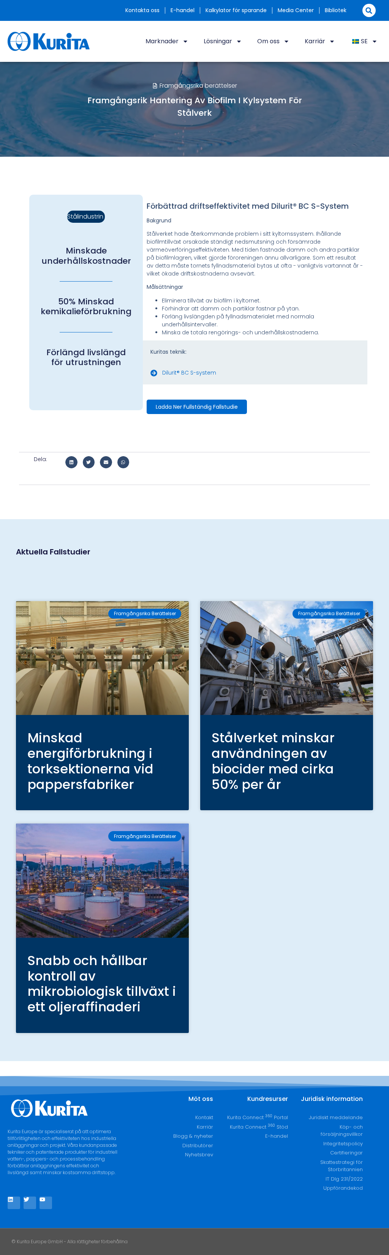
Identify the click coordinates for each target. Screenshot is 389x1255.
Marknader (162, 41)
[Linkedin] (14, 1203)
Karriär (315, 41)
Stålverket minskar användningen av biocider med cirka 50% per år (273, 761)
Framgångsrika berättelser (198, 85)
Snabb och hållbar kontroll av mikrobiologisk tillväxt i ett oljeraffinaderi (101, 983)
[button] (369, 10)
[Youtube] (46, 1203)
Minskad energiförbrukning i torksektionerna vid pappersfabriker (90, 761)
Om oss (268, 41)
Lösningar (218, 41)
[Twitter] (30, 1203)
